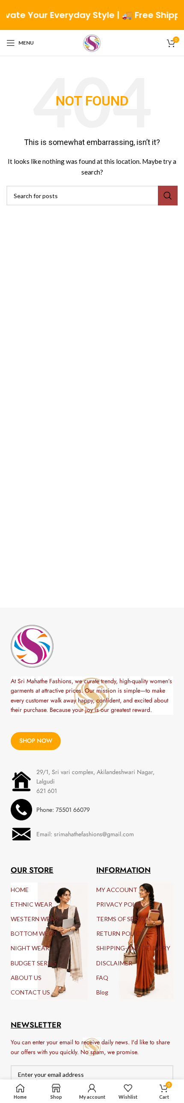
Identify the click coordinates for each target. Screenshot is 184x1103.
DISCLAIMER (114, 963)
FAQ (102, 977)
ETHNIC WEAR (31, 904)
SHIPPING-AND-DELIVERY (133, 948)
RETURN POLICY (120, 933)
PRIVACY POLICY (121, 904)
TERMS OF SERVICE (124, 918)
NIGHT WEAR (30, 948)
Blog (102, 992)
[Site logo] (92, 42)
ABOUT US (26, 977)
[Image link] (32, 645)
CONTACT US (30, 992)
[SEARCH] (168, 195)
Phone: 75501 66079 (63, 809)
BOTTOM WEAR (33, 933)
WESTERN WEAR (34, 918)
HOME (20, 889)
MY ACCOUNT (116, 889)
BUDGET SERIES (33, 963)
